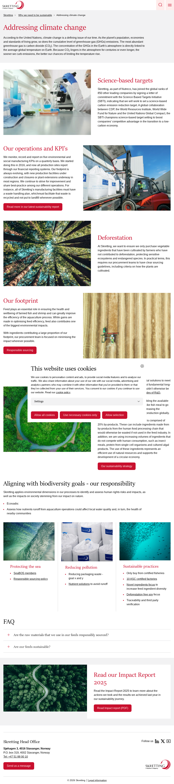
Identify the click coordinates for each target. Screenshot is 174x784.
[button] (160, 5)
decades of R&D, (150, 392)
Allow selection (115, 415)
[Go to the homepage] (158, 765)
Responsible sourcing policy (31, 578)
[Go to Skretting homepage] (13, 5)
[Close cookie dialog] (142, 366)
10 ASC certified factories (142, 578)
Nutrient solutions (79, 584)
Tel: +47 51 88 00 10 (15, 756)
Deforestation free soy (140, 594)
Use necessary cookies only (80, 415)
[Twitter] (163, 741)
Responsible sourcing (20, 350)
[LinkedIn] (157, 741)
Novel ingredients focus (141, 584)
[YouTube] (169, 741)
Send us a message (19, 765)
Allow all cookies (44, 415)
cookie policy (63, 392)
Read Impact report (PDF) (112, 708)
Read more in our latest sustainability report (33, 206)
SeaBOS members (25, 573)
